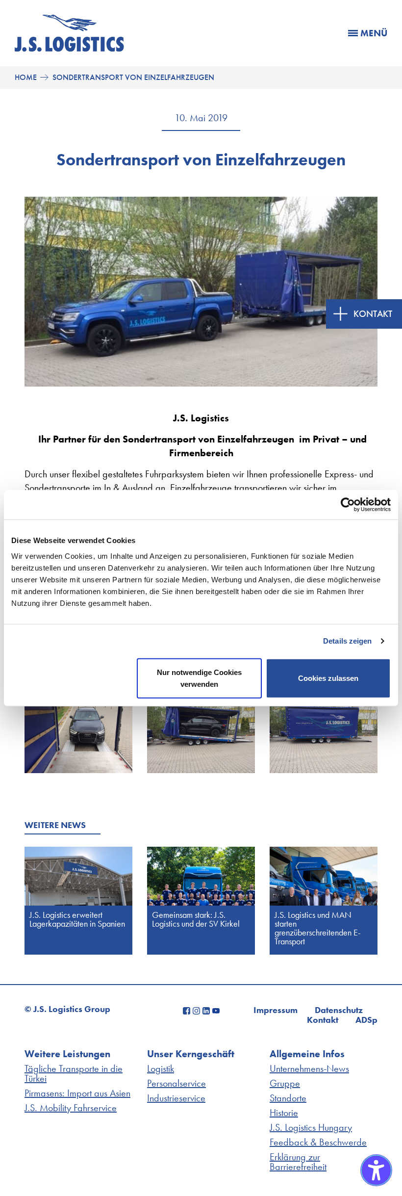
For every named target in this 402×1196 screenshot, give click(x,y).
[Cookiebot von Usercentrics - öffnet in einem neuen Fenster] (348, 504)
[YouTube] (216, 1009)
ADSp (366, 1019)
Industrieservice (176, 1098)
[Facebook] (188, 1009)
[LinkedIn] (207, 1009)
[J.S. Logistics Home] (69, 48)
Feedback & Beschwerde (318, 1142)
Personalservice (176, 1083)
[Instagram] (197, 1009)
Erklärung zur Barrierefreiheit (298, 1161)
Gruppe (285, 1083)
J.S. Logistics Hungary (311, 1127)
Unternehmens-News (309, 1068)
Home (26, 77)
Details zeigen (347, 641)
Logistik (160, 1068)
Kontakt (322, 1019)
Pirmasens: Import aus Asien (77, 1093)
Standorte (288, 1098)
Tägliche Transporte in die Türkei (74, 1073)
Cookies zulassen (328, 678)
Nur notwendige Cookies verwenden (199, 678)
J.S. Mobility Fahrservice (71, 1107)
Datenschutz (339, 1010)
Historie (284, 1112)
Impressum (275, 1010)
